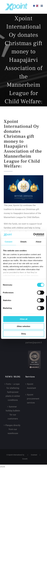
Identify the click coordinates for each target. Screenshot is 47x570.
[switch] (40, 292)
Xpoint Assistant (31, 386)
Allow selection (23, 326)
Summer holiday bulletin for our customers (13, 412)
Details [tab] (23, 241)
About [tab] (38, 241)
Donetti (24, 459)
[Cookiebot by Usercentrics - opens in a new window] (33, 234)
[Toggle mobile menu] (42, 5)
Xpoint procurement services (33, 398)
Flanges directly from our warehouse (12, 429)
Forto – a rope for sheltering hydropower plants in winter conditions (13, 392)
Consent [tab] (8, 241)
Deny (23, 333)
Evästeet (34, 455)
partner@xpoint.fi (33, 342)
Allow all (23, 319)
